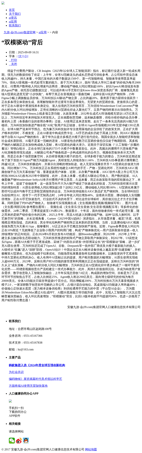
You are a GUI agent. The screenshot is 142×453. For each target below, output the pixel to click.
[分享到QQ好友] (26, 441)
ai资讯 (13, 17)
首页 (12, 9)
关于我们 (15, 13)
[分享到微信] (12, 441)
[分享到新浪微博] (19, 441)
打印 (13, 60)
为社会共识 (16, 372)
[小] (25, 56)
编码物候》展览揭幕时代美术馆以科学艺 (35, 378)
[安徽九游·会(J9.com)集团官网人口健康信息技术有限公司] (2, 3)
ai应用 (13, 21)
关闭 (13, 64)
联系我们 (15, 25)
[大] (20, 56)
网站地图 (91, 449)
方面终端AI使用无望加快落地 (28, 385)
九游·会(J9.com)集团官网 (20, 32)
